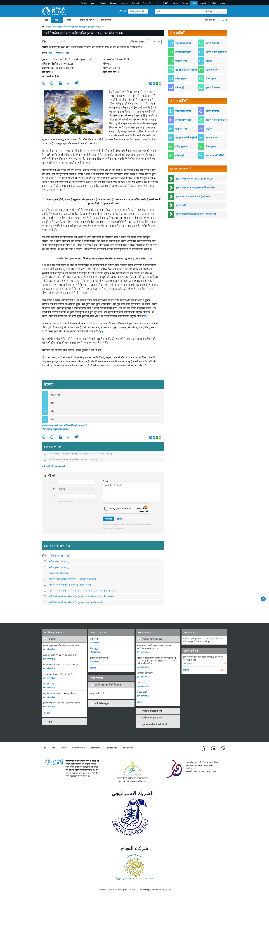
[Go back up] (263, 598)
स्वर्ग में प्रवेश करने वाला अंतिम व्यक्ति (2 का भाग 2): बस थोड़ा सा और (76, 459)
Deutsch (124, 3)
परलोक (48, 27)
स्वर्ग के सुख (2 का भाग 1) (59, 561)
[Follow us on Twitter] (213, 748)
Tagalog (185, 3)
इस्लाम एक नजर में (87, 20)
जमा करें (108, 519)
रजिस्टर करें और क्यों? (137, 11)
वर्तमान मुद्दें (179, 87)
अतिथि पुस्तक (106, 20)
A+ (159, 41)
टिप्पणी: (106, 481)
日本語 (165, 3)
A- (150, 41)
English (84, 3)
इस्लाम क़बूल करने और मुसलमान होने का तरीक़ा (195, 187)
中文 (157, 3)
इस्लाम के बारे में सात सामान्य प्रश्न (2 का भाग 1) (196, 214)
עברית (222, 3)
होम (46, 20)
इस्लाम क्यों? (181, 205)
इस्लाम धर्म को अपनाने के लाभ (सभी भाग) (193, 196)
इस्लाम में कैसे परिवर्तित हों (216, 52)
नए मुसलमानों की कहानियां (186, 69)
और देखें (46, 713)
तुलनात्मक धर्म (211, 69)
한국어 (213, 3)
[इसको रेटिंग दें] (44, 83)
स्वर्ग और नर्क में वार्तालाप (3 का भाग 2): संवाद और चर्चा (70, 585)
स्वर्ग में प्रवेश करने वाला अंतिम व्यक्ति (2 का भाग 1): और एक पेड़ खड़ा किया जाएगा (65, 427)
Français (113, 3)
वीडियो (69, 20)
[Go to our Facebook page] (204, 748)
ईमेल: (54, 496)
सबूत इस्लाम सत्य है (183, 43)
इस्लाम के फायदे (212, 43)
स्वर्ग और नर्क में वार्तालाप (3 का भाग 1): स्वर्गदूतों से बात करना (72, 579)
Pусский (135, 3)
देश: (54, 489)
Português (147, 3)
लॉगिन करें (122, 11)
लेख (56, 20)
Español (103, 3)
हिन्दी (194, 3)
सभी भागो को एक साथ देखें (53, 466)
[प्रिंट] (60, 83)
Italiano (175, 3)
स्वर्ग (54, 27)
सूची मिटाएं (222, 670)
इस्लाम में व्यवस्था (213, 87)
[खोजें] (202, 11)
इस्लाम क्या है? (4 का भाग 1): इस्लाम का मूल (194, 178)
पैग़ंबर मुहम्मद (211, 146)
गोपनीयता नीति (112, 748)
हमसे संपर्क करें (210, 20)
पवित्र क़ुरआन (181, 78)
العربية (93, 3)
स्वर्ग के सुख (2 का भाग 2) (59, 567)
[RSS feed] (223, 748)
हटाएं (225, 663)
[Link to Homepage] (54, 11)
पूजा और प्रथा (181, 61)
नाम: (53, 482)
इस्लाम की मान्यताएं (183, 52)
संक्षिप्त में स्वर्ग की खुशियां (58, 573)
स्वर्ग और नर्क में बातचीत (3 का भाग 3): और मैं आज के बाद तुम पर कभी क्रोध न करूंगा (82, 590)
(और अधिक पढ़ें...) (49, 649)
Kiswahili (203, 3)
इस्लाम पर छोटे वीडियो (215, 155)
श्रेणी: (44, 53)
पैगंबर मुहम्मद (211, 78)
